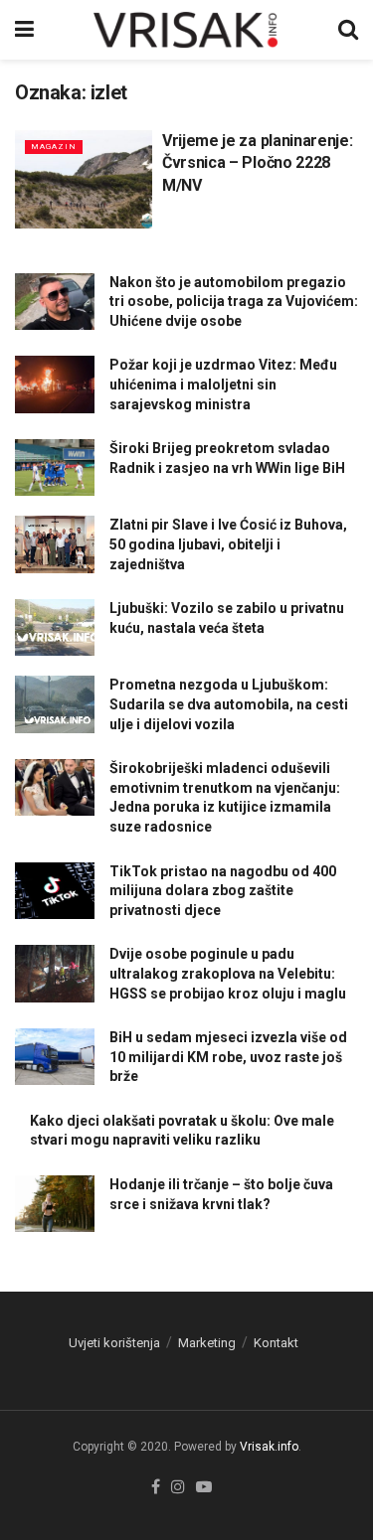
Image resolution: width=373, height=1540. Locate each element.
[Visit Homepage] (186, 30)
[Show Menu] (24, 30)
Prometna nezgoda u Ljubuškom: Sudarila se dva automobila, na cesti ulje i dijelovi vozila (228, 704)
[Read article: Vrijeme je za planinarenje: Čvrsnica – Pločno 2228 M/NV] (83, 179)
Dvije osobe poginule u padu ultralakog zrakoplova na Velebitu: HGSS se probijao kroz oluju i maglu (227, 973)
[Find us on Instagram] (178, 1487)
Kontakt (276, 1342)
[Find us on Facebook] (155, 1487)
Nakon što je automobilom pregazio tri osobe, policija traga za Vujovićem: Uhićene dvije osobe (233, 301)
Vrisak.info (269, 1447)
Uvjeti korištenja (114, 1342)
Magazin (54, 146)
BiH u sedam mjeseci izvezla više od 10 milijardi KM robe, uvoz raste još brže (228, 1056)
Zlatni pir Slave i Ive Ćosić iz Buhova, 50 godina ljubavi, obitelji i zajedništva (228, 544)
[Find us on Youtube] (204, 1487)
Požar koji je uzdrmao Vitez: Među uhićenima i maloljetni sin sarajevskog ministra (223, 384)
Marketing (207, 1342)
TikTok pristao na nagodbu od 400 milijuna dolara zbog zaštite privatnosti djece (222, 890)
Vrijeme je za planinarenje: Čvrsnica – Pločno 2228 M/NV (257, 163)
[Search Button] (348, 30)
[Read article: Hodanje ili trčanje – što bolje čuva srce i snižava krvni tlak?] (54, 1203)
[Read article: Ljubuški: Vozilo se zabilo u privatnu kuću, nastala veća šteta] (54, 627)
